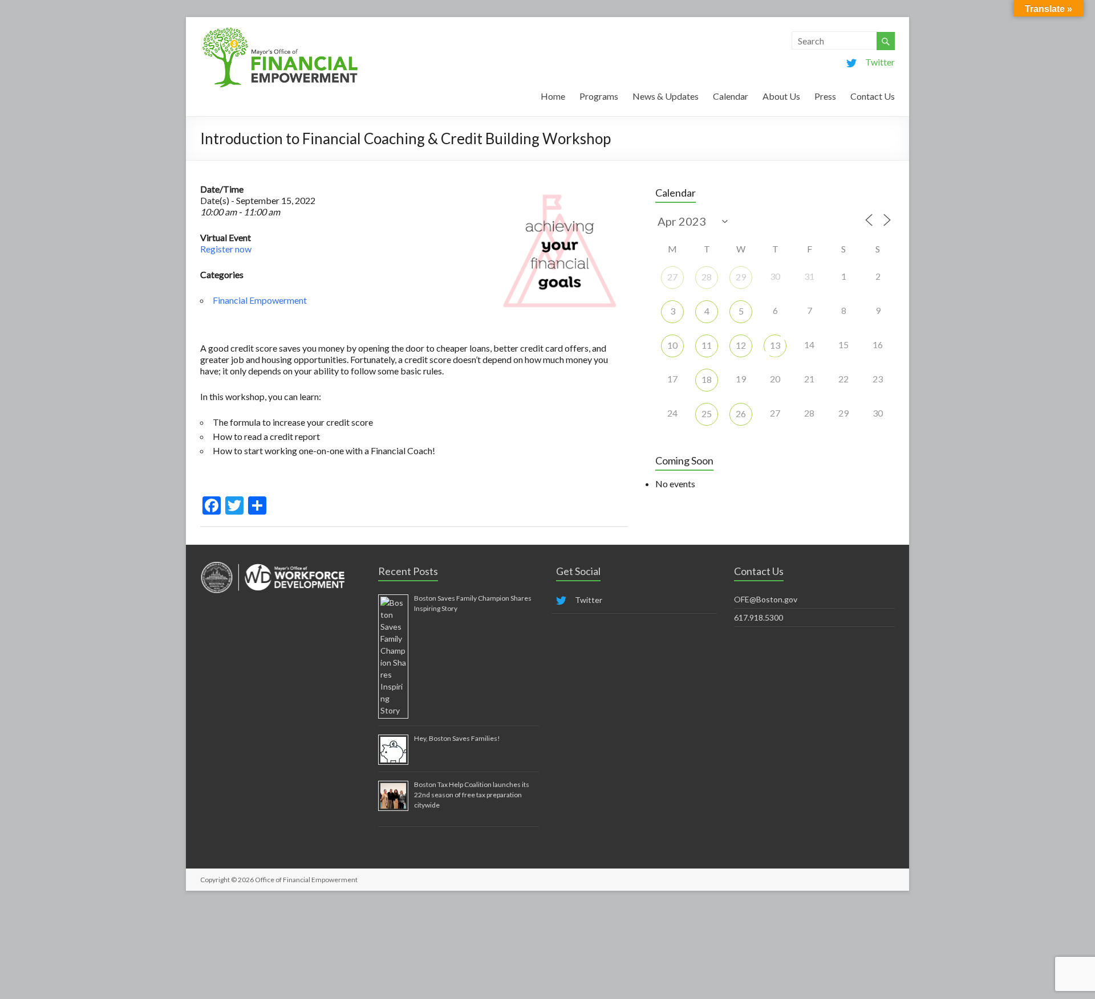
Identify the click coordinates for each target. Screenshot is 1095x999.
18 (706, 379)
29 (741, 276)
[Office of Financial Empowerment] (280, 31)
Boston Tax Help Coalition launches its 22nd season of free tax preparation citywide (471, 794)
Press (825, 96)
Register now (226, 248)
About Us (781, 96)
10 (672, 345)
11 (706, 345)
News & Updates (665, 96)
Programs (598, 96)
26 (741, 413)
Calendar (730, 96)
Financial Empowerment (260, 300)
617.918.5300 (758, 617)
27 (672, 276)
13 (775, 345)
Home (553, 96)
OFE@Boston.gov (765, 599)
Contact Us (872, 96)
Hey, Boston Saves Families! (457, 738)
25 (706, 413)
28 (706, 276)
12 (741, 345)
